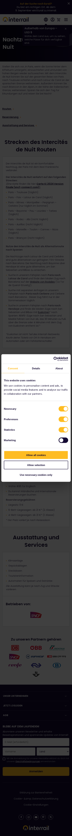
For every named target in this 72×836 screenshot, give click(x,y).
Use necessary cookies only (36, 474)
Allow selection (36, 464)
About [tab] (59, 368)
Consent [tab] (13, 368)
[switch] (63, 419)
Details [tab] (36, 368)
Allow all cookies (36, 455)
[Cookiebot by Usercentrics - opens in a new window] (53, 359)
